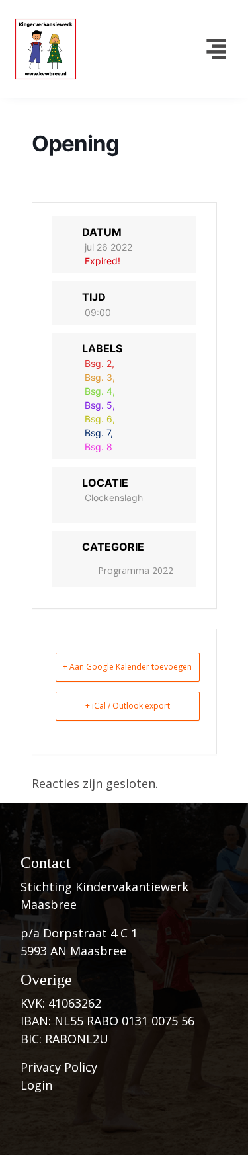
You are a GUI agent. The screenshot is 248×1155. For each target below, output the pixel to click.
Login (36, 1085)
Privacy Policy (59, 1067)
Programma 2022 (135, 570)
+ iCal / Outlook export (127, 705)
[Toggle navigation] (216, 48)
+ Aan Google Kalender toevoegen (127, 666)
